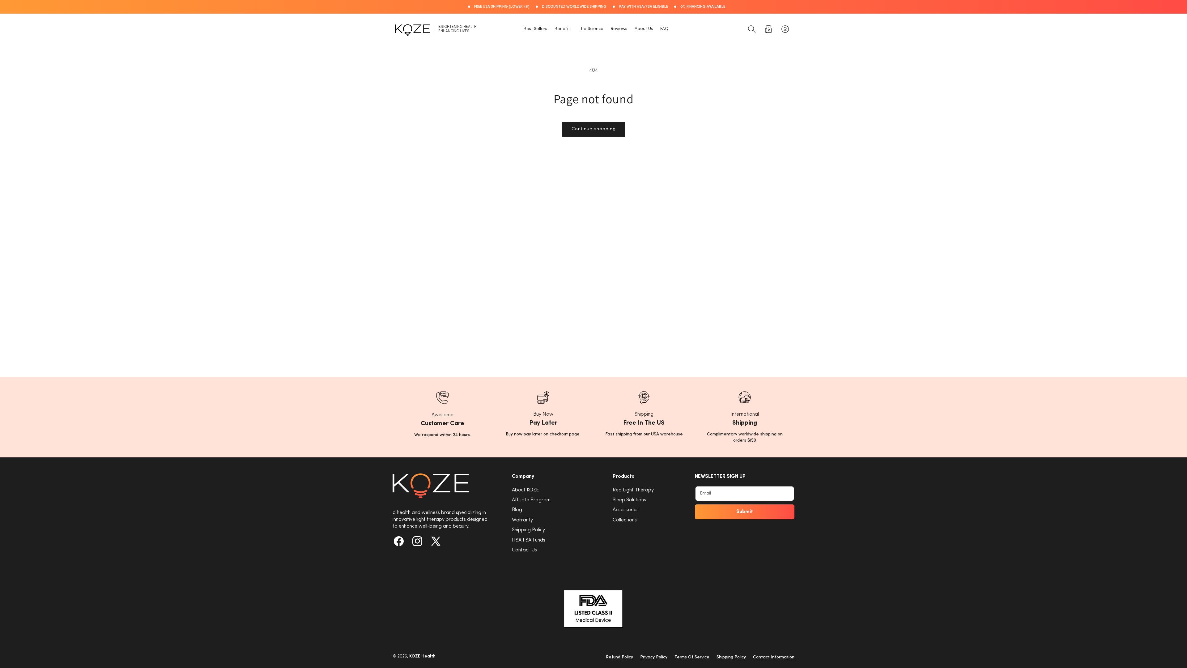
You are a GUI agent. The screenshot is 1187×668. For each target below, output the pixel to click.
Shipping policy (731, 657)
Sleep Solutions (629, 500)
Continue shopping (594, 129)
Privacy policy (653, 657)
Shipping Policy (528, 530)
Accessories (626, 509)
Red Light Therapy (633, 490)
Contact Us (524, 550)
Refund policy (619, 657)
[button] (752, 29)
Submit (744, 511)
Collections (625, 520)
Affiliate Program (531, 500)
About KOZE (525, 490)
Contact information (773, 657)
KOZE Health (422, 656)
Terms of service (691, 657)
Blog (517, 509)
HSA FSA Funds (528, 540)
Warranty (522, 520)
